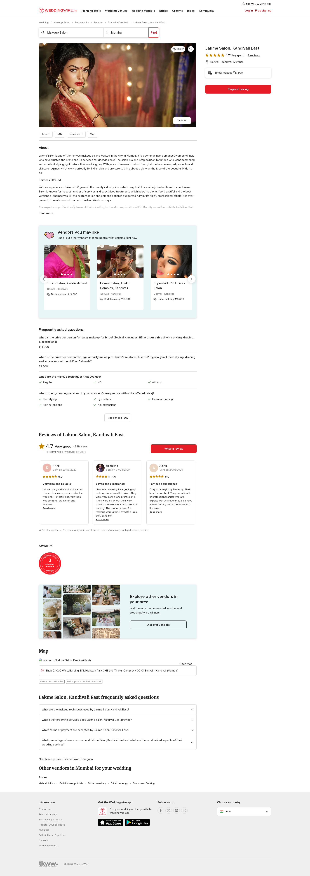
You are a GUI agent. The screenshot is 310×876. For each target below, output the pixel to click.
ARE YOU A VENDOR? (258, 4)
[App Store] (110, 825)
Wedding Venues (116, 11)
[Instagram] (184, 810)
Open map (185, 664)
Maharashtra (82, 22)
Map (92, 134)
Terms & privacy (48, 814)
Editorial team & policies (52, 835)
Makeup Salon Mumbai (52, 681)
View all (182, 120)
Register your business (52, 824)
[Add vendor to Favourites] (191, 49)
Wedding (44, 22)
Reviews (76, 134)
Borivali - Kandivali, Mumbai (226, 62)
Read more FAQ (117, 418)
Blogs (191, 11)
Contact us (45, 809)
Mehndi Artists (47, 783)
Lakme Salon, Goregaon (78, 759)
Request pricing (238, 89)
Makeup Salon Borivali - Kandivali (84, 681)
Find (154, 32)
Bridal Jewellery (97, 783)
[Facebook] (161, 810)
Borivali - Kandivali (118, 22)
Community (206, 11)
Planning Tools (91, 11)
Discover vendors (158, 625)
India (228, 811)
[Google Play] (137, 825)
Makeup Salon (62, 22)
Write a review (173, 448)
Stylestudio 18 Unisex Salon (169, 285)
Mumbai (99, 22)
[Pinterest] (176, 810)
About (46, 134)
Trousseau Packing (144, 783)
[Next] (192, 279)
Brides (163, 11)
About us (44, 829)
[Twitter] (168, 810)
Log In (249, 10)
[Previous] (44, 279)
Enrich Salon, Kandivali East (67, 283)
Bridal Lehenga (119, 783)
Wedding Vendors (143, 11)
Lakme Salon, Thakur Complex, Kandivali (115, 285)
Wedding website (48, 845)
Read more (46, 213)
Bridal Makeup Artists (71, 783)
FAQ (59, 134)
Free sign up (263, 10)
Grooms (177, 11)
